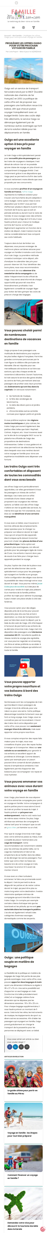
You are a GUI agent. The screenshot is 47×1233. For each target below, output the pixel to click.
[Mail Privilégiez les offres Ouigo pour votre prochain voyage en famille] (27, 1047)
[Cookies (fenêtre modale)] (43, 1229)
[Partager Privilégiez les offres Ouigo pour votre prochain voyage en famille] (9, 1047)
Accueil (7, 35)
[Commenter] (21, 1047)
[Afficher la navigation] (13, 28)
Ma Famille (17, 35)
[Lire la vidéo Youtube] (23, 666)
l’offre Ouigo (27, 191)
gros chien (11, 827)
